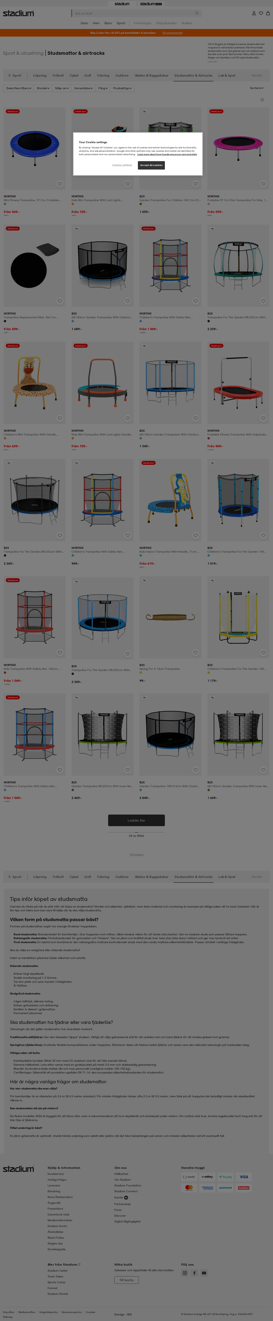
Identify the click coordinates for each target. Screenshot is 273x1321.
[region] (138, 154)
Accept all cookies (151, 165)
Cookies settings (122, 165)
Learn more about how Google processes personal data (167, 154)
